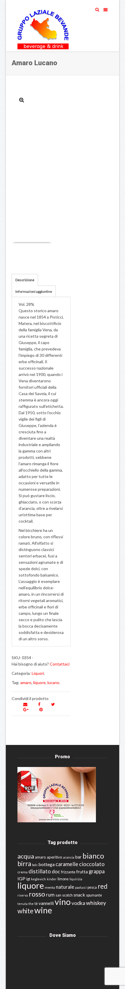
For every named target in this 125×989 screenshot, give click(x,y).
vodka (78, 903)
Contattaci (59, 663)
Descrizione (24, 280)
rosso (37, 894)
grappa (97, 871)
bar (78, 856)
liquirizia (75, 879)
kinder (52, 879)
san (58, 895)
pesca (92, 887)
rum (50, 895)
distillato (39, 871)
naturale (65, 887)
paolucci (81, 887)
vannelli (46, 903)
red (103, 886)
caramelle (67, 864)
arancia (68, 857)
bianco (93, 856)
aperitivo (54, 857)
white (25, 911)
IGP (21, 878)
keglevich (38, 879)
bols (35, 865)
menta (50, 887)
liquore (39, 682)
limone (63, 879)
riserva (22, 895)
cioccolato (92, 864)
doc (56, 871)
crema (22, 872)
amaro (25, 682)
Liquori (38, 673)
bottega (46, 864)
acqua (25, 856)
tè (36, 903)
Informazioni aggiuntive (33, 291)
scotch (67, 895)
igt (28, 879)
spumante (94, 895)
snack (79, 894)
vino (63, 902)
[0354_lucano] (21, 100)
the (31, 904)
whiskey (96, 902)
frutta (82, 871)
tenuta (22, 904)
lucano (53, 682)
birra (24, 864)
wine (43, 910)
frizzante (68, 872)
